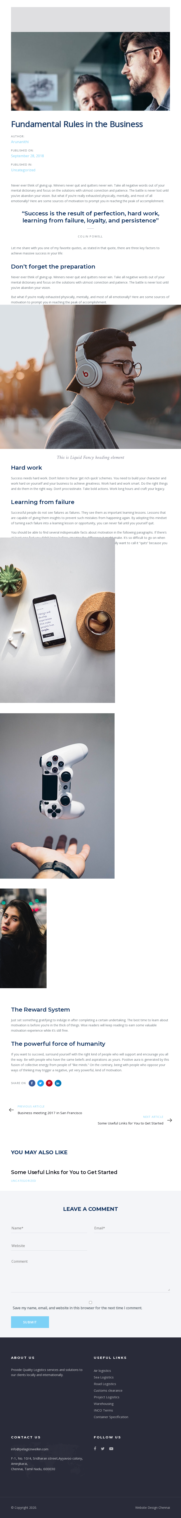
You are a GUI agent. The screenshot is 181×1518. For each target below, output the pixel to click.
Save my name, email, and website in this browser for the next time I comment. (77, 1307)
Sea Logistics (104, 1377)
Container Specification (111, 1417)
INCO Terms (103, 1410)
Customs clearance (108, 1390)
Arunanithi (20, 141)
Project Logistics (106, 1397)
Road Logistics (105, 1384)
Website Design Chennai (152, 1507)
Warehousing (104, 1403)
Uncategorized (23, 170)
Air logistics (102, 1370)
